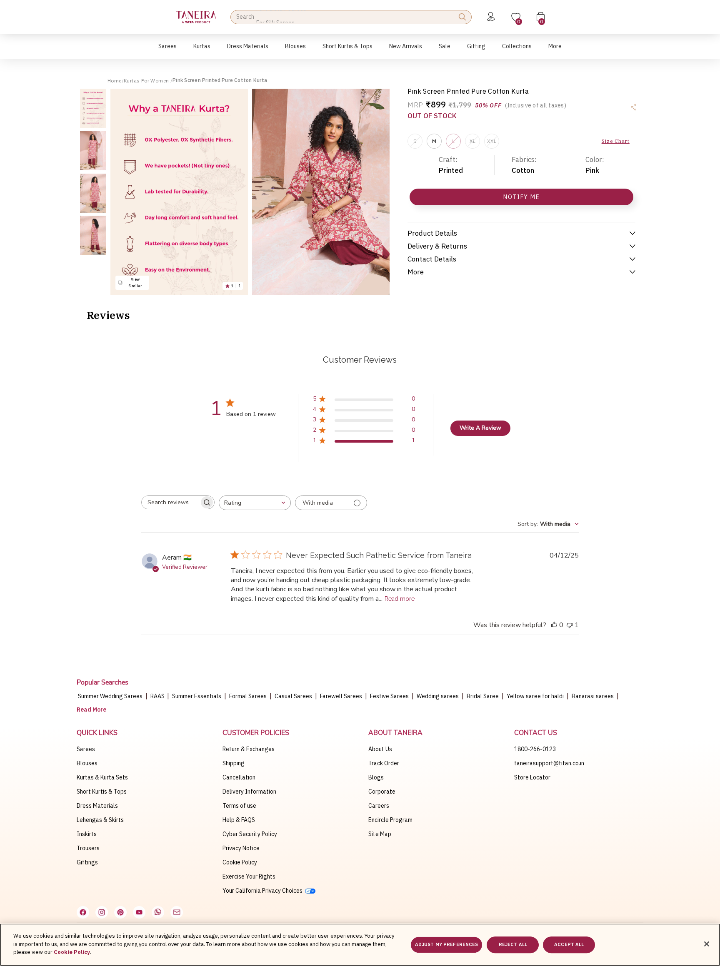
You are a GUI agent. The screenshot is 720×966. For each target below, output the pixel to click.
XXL (491, 141)
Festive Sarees (389, 696)
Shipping (233, 763)
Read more (400, 598)
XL (472, 141)
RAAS (158, 696)
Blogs (376, 777)
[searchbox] (170, 502)
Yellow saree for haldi (535, 696)
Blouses (87, 763)
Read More (91, 709)
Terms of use (239, 805)
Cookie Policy (239, 862)
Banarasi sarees (593, 696)
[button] (167, 50)
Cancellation (238, 777)
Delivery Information (249, 791)
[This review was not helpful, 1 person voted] (569, 625)
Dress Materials (97, 805)
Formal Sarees (248, 696)
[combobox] (255, 502)
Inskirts (87, 834)
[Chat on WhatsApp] (158, 912)
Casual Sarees (293, 696)
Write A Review (480, 428)
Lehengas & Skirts (100, 820)
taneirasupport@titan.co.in (549, 763)
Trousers (88, 848)
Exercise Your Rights (248, 876)
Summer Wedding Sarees (110, 696)
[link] (295, 50)
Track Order (383, 763)
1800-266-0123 (535, 749)
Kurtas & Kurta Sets (102, 777)
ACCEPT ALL (569, 945)
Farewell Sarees (341, 696)
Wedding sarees (438, 696)
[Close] (707, 944)
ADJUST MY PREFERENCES (446, 945)
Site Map (379, 834)
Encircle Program (390, 820)
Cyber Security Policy (249, 834)
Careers (378, 805)
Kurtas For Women (147, 80)
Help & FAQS (238, 820)
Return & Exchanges (248, 749)
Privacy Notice (241, 848)
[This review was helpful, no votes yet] (554, 625)
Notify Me (521, 197)
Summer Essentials (196, 696)
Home (115, 80)
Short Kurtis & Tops (102, 791)
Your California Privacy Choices (263, 890)
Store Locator (532, 777)
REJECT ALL (513, 945)
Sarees (86, 749)
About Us (380, 749)
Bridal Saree (483, 696)
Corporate (381, 791)
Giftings (87, 862)
